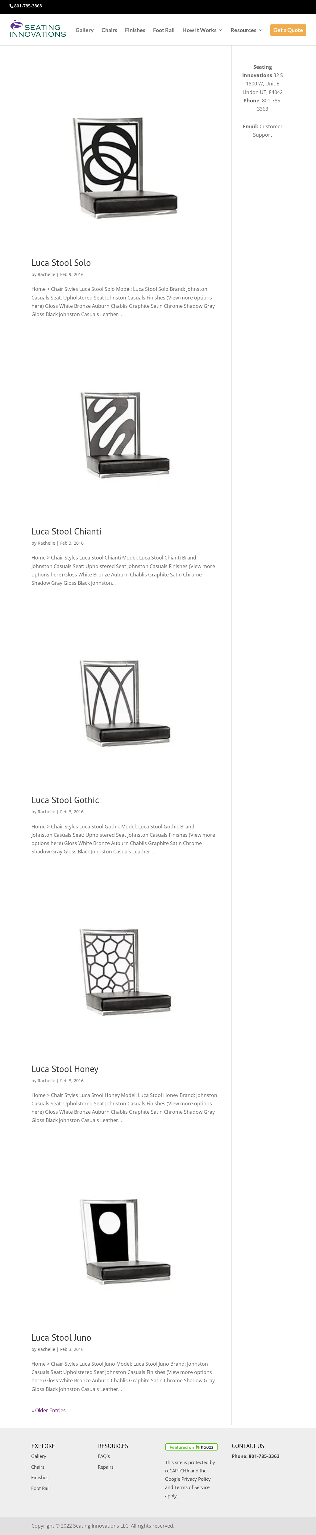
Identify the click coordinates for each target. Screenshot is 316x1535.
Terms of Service (192, 1487)
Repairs (106, 1467)
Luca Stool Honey (64, 1069)
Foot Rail (164, 30)
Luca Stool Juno (61, 1337)
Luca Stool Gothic (65, 800)
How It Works (199, 30)
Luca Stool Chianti (66, 531)
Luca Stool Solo (61, 262)
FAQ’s (104, 1456)
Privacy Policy (196, 1479)
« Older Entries (48, 1410)
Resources (243, 30)
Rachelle (46, 274)
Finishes (135, 30)
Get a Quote (288, 30)
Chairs (109, 30)
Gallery (85, 30)
